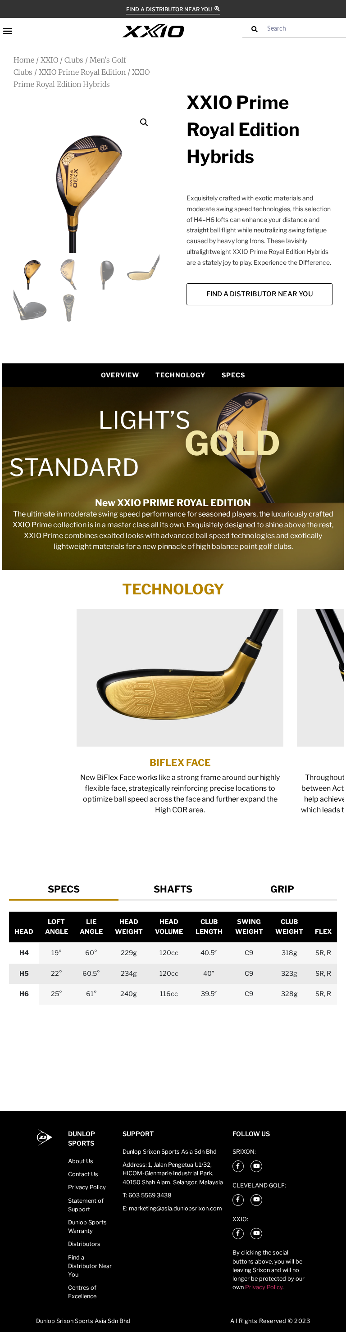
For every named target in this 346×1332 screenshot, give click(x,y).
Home (24, 59)
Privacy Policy (263, 1287)
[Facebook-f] (238, 1166)
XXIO (49, 59)
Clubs (73, 59)
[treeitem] (64, 889)
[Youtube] (256, 1166)
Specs (233, 375)
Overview (120, 375)
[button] (7, 30)
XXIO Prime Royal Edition (82, 72)
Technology (180, 375)
